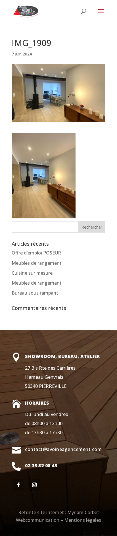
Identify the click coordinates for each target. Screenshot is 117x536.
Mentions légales (82, 520)
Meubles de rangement (37, 263)
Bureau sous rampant (35, 293)
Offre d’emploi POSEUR (36, 253)
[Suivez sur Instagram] (34, 485)
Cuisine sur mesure (32, 273)
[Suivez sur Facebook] (18, 485)
